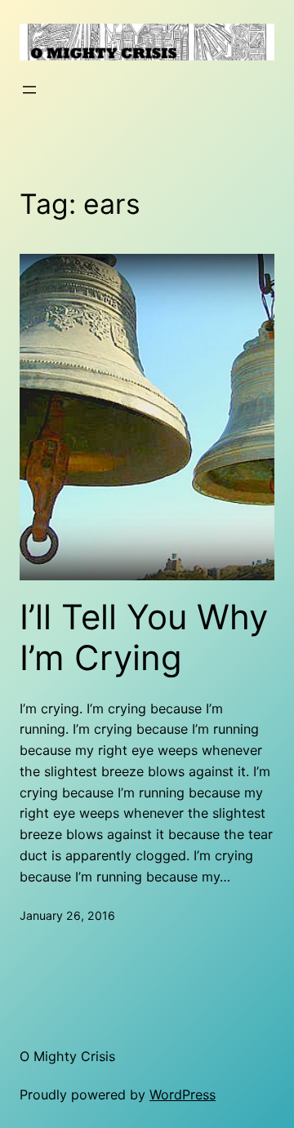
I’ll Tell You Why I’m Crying (144, 637)
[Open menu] (29, 90)
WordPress (182, 1094)
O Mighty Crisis (67, 1056)
